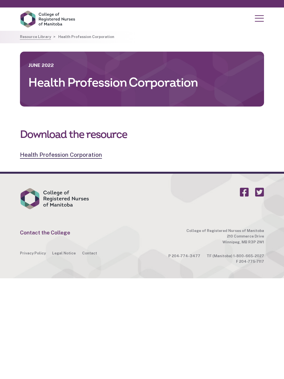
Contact (89, 253)
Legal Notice (64, 253)
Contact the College (45, 232)
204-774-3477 (186, 256)
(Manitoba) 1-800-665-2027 (238, 256)
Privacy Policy (33, 253)
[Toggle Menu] (259, 19)
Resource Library (35, 36)
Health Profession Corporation (61, 154)
